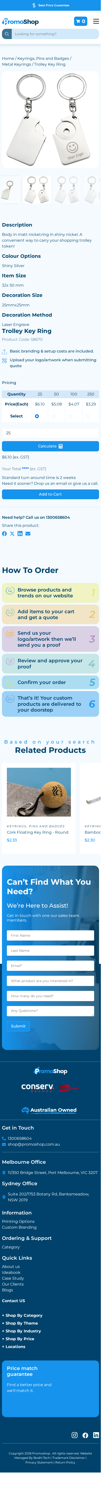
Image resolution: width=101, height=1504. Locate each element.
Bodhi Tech (42, 1458)
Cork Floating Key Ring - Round (37, 832)
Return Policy (65, 1462)
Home (8, 58)
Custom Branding (19, 1227)
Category (11, 1247)
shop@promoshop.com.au (34, 1144)
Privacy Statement (39, 1462)
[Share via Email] (27, 533)
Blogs (7, 1290)
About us (11, 1266)
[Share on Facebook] (4, 533)
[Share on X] (12, 533)
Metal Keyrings (16, 64)
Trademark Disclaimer (68, 1458)
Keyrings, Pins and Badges (43, 58)
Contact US (13, 1300)
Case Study (13, 1278)
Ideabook (11, 1272)
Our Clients (13, 1284)
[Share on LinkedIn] (20, 533)
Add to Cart (50, 494)
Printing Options (18, 1221)
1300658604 (20, 1138)
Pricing (9, 382)
